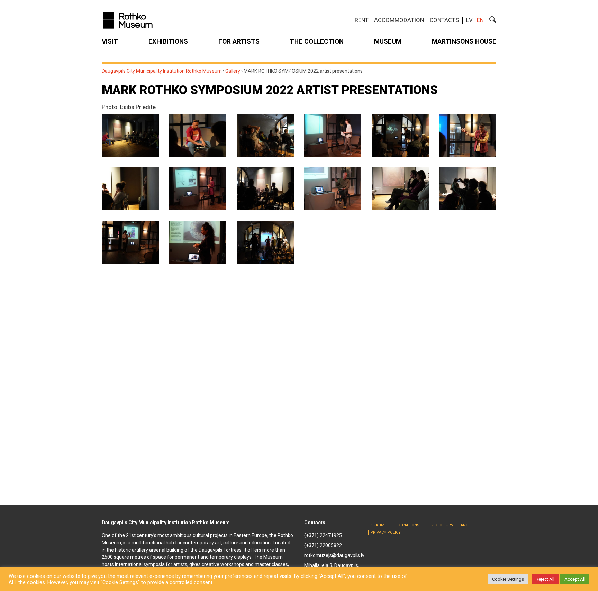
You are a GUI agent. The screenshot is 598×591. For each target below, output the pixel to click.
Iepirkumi (376, 525)
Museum (387, 41)
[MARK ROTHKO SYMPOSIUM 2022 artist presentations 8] (197, 188)
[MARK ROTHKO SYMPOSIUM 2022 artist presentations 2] (197, 135)
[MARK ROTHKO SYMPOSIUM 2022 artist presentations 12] (467, 188)
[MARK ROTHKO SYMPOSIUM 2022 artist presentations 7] (130, 188)
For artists (239, 41)
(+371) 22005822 (323, 545)
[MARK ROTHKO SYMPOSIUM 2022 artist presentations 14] (197, 242)
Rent (362, 20)
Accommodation (399, 20)
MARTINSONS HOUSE (464, 41)
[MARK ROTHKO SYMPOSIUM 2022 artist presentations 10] (332, 188)
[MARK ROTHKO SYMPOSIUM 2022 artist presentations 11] (400, 188)
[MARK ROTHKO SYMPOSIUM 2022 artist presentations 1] (130, 135)
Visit (110, 41)
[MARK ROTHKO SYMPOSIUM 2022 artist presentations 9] (265, 188)
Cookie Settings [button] (508, 579)
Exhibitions (168, 41)
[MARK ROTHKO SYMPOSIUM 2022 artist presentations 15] (265, 242)
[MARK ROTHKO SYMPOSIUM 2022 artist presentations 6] (467, 135)
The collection (317, 41)
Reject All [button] (545, 579)
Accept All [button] (574, 579)
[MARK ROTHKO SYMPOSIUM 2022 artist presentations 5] (400, 135)
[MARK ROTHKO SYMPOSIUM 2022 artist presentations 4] (332, 135)
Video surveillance (450, 525)
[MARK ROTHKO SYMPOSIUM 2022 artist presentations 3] (265, 135)
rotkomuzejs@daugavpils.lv (334, 555)
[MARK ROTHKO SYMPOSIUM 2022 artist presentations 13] (130, 242)
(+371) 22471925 (323, 535)
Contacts (444, 20)
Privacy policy (385, 532)
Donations (408, 525)
